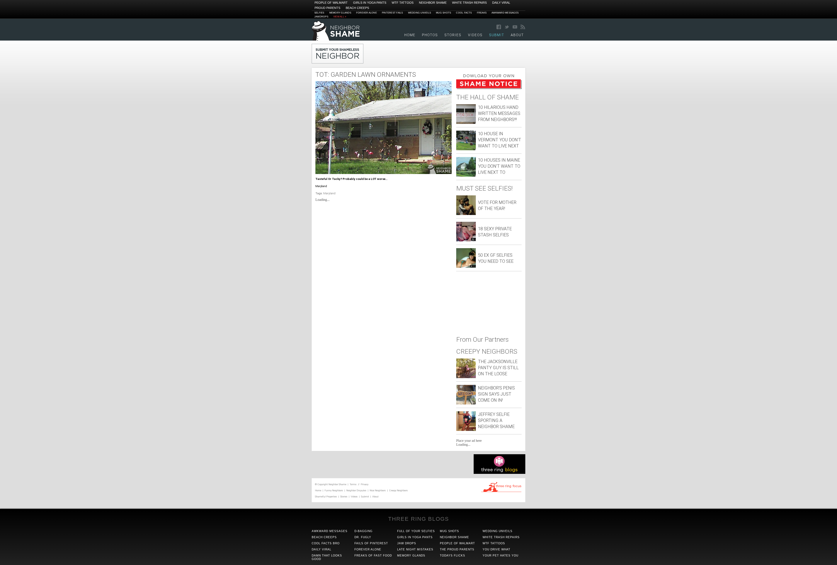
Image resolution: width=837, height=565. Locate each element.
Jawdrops (321, 16)
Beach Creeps (357, 8)
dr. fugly (362, 537)
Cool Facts (464, 12)
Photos (430, 35)
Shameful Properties (326, 496)
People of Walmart (331, 2)
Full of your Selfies (416, 531)
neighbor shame (454, 537)
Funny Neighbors (334, 490)
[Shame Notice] (489, 88)
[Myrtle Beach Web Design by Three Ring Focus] (501, 491)
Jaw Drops (406, 543)
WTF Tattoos (402, 2)
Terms (353, 484)
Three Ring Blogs (418, 519)
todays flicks (452, 555)
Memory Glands (340, 12)
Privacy (364, 484)
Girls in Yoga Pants (369, 2)
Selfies (319, 12)
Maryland (329, 193)
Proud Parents (327, 8)
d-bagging (363, 531)
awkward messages (329, 531)
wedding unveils (497, 531)
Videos (475, 35)
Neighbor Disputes (356, 490)
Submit (365, 496)
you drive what (496, 549)
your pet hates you (500, 555)
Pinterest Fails (392, 12)
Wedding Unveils (419, 12)
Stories (452, 35)
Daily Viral (501, 2)
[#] (336, 39)
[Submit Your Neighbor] (337, 62)
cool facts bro (326, 543)
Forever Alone (366, 12)
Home (409, 35)
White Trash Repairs (469, 2)
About (517, 35)
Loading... (322, 199)
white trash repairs (501, 537)
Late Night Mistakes (415, 549)
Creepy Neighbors (398, 490)
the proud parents (457, 549)
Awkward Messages (505, 12)
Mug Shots (443, 12)
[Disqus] (383, 260)
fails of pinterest (371, 543)
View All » (339, 16)
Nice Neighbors (378, 490)
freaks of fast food (373, 555)
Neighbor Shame (433, 2)
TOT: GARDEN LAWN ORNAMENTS (365, 74)
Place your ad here (469, 440)
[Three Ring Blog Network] (499, 473)
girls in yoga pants (415, 537)
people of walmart (457, 543)
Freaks (482, 12)
